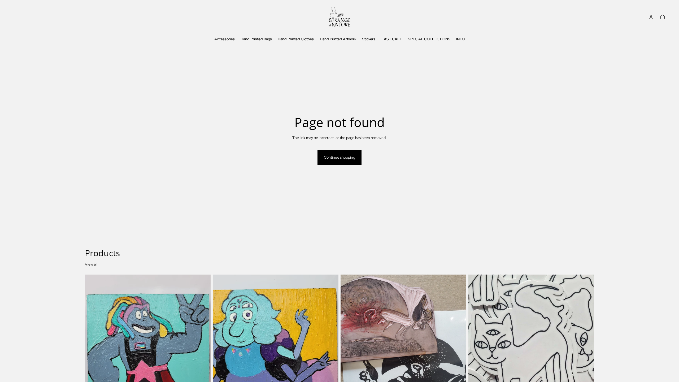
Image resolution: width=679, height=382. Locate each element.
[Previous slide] (348, 353)
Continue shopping (339, 157)
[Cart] (662, 17)
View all (91, 264)
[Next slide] (458, 353)
